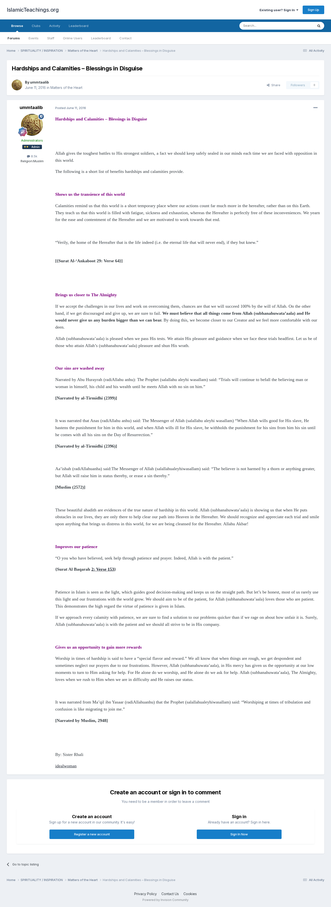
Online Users (72, 38)
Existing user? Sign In (278, 10)
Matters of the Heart (66, 87)
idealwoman (66, 765)
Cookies (190, 894)
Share (274, 85)
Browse (17, 26)
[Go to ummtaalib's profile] (17, 85)
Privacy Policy (145, 894)
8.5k (33, 156)
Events (34, 38)
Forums (14, 38)
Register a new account (92, 834)
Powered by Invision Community (165, 900)
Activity (54, 26)
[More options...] (315, 108)
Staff (50, 38)
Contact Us (170, 894)
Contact (125, 38)
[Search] (319, 26)
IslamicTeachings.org (33, 10)
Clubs (36, 26)
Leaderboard (101, 38)
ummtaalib (39, 82)
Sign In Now (239, 834)
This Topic (299, 25)
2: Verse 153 (102, 569)
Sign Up (313, 10)
